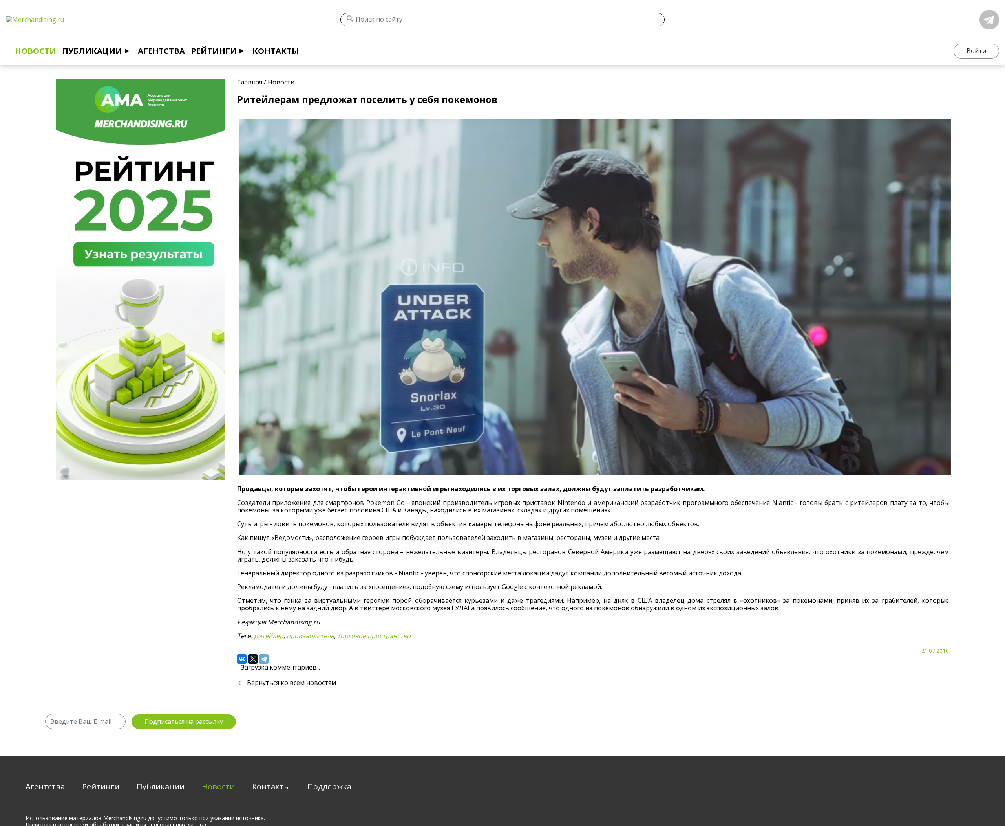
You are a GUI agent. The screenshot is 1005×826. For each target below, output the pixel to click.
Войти (976, 50)
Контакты (275, 51)
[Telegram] (264, 659)
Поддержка (329, 786)
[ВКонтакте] (242, 659)
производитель (310, 635)
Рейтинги (214, 51)
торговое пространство (374, 635)
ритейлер (268, 635)
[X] (253, 659)
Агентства (161, 51)
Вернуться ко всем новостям (291, 682)
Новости (35, 51)
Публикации (92, 51)
